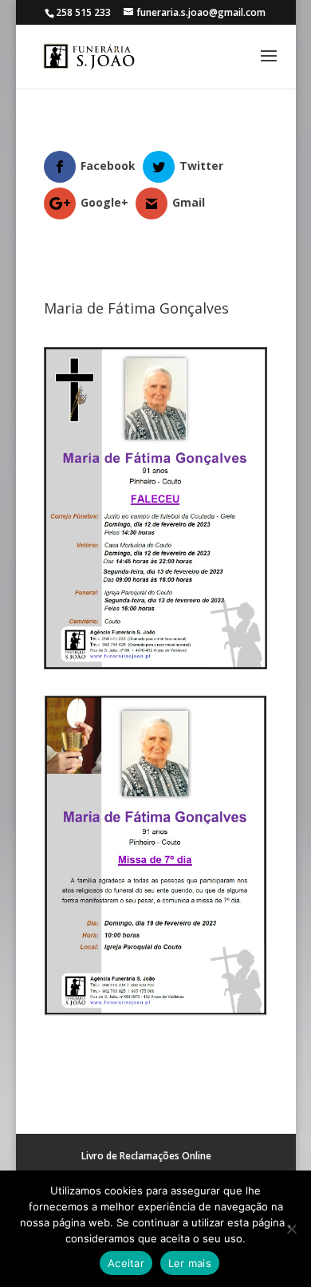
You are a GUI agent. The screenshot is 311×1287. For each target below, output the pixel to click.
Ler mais (189, 1263)
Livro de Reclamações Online (146, 1156)
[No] (291, 1229)
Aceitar (126, 1263)
